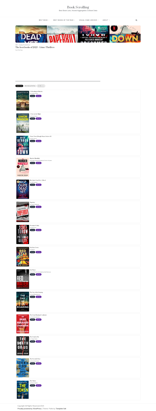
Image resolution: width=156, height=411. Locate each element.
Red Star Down (34, 247)
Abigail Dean (34, 339)
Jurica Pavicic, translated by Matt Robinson (41, 272)
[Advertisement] (57, 66)
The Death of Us (34, 337)
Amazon (32, 96)
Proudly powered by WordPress (30, 409)
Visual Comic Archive (88, 20)
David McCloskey (35, 361)
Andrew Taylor (34, 93)
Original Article (19, 85)
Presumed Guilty (34, 225)
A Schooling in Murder (36, 91)
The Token (33, 381)
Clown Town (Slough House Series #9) (40, 136)
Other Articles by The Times (30, 85)
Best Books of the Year (63, 20)
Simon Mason (34, 116)
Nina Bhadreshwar (35, 294)
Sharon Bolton (34, 383)
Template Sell (61, 409)
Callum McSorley (35, 204)
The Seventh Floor (35, 359)
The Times (20, 50)
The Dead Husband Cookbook (38, 315)
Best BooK (43, 20)
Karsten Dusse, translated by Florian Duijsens (41, 160)
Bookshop (38, 96)
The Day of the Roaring (36, 292)
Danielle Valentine (35, 317)
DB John (33, 249)
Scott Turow (33, 227)
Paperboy (32, 202)
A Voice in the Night (35, 114)
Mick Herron (34, 138)
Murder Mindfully (35, 158)
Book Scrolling (78, 7)
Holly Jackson (34, 182)
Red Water (33, 270)
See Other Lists (41, 85)
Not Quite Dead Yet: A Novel (38, 180)
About (105, 20)
